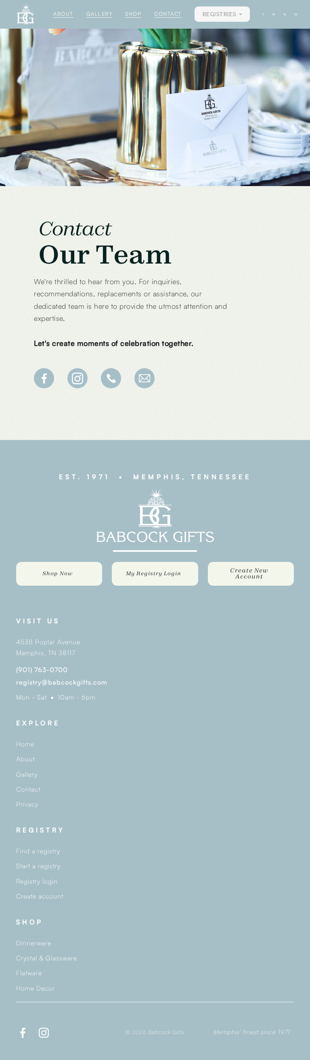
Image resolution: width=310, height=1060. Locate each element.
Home (25, 744)
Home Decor (35, 988)
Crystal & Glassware (46, 958)
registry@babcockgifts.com (61, 682)
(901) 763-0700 (42, 670)
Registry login (37, 881)
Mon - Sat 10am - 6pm (56, 697)
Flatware (29, 973)
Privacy (27, 804)
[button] (222, 14)
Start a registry (38, 866)
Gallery (27, 774)
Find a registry (38, 851)
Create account (39, 896)
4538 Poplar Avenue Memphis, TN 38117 (48, 647)
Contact (28, 789)
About (25, 759)
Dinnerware (33, 943)
